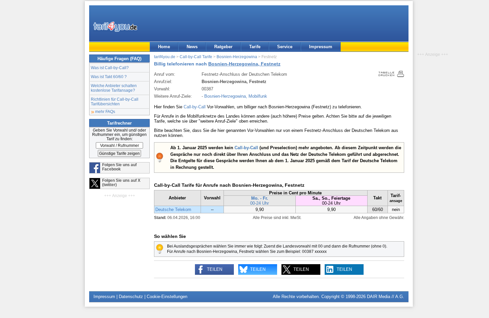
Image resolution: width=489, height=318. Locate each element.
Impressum (320, 46)
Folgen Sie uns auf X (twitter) (121, 182)
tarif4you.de (164, 56)
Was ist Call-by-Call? (110, 67)
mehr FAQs (105, 111)
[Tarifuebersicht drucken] (391, 75)
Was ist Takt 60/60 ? (109, 76)
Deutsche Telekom (173, 209)
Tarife (254, 46)
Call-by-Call (195, 106)
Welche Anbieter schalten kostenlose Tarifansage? (114, 87)
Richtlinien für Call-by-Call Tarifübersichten (114, 101)
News (192, 46)
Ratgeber (223, 46)
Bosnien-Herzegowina (237, 56)
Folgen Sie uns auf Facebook (119, 166)
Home (164, 46)
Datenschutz (131, 296)
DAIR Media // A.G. (385, 296)
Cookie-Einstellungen (167, 296)
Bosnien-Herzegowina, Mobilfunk (235, 96)
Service (284, 46)
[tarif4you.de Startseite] (115, 26)
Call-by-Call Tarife (196, 56)
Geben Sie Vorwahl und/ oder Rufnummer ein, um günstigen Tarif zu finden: (119, 134)
